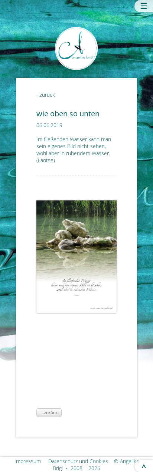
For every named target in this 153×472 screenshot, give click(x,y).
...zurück (45, 94)
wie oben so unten (68, 113)
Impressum (30, 461)
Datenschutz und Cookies (80, 461)
